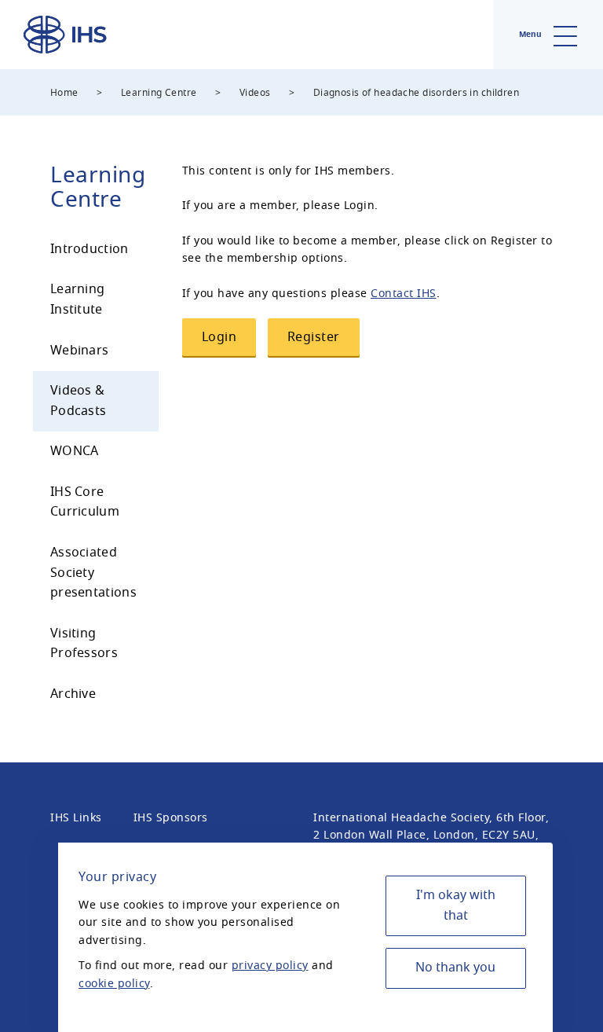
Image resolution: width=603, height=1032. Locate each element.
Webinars (79, 350)
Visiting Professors (84, 643)
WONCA (74, 451)
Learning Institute (77, 299)
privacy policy (270, 965)
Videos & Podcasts (78, 401)
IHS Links (76, 818)
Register (313, 337)
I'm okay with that (455, 905)
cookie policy (114, 983)
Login (219, 337)
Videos (255, 93)
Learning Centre (158, 93)
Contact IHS (404, 293)
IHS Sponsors (170, 818)
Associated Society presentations (93, 572)
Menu (531, 34)
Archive (73, 694)
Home (64, 93)
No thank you (455, 967)
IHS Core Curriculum (84, 502)
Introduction (89, 249)
